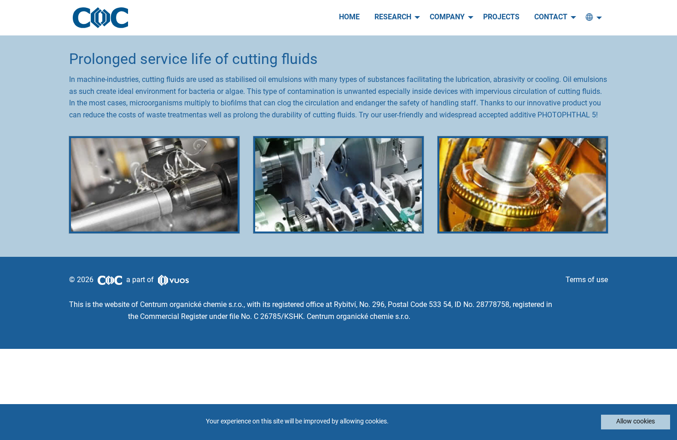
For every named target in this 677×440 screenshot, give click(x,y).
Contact (550, 17)
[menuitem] (349, 18)
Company (447, 17)
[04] (338, 185)
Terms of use (587, 280)
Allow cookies (635, 421)
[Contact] (591, 18)
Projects (501, 17)
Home (349, 17)
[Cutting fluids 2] (154, 185)
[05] (523, 185)
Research (392, 17)
